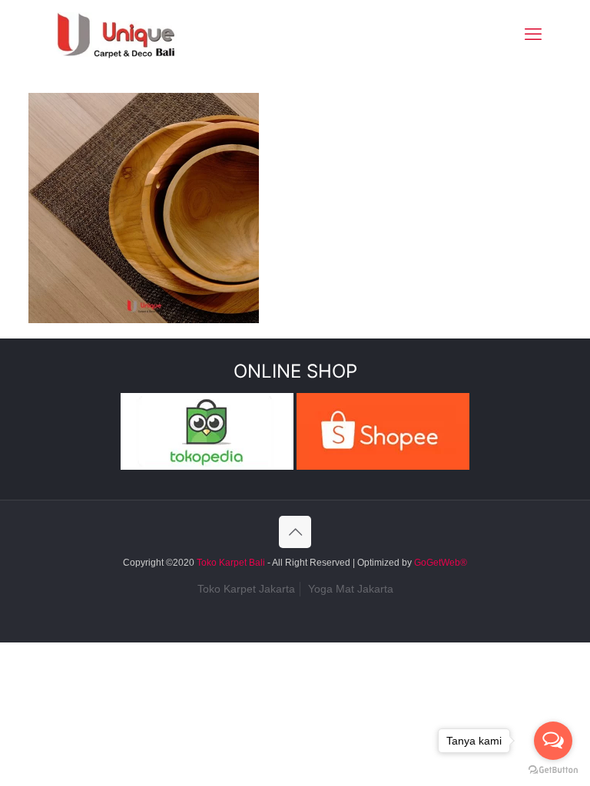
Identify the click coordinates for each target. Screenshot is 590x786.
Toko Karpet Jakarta (246, 589)
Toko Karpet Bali (231, 562)
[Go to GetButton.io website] (553, 770)
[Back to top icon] (295, 532)
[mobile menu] (533, 34)
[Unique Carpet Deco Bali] (131, 34)
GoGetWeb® (439, 562)
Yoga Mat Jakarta (350, 589)
